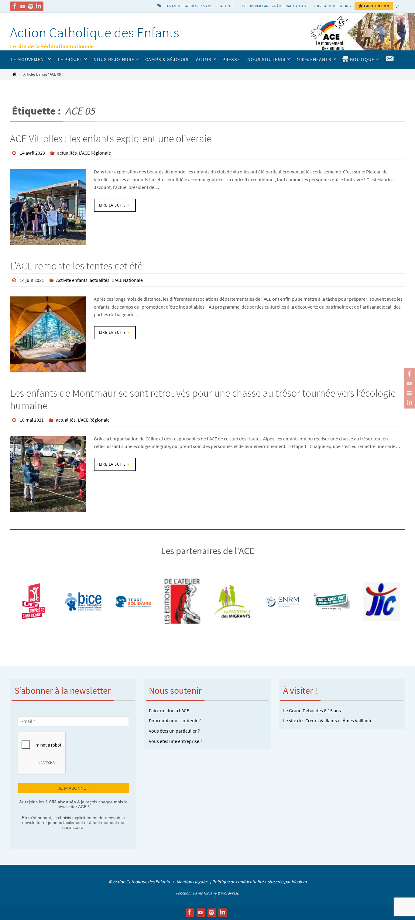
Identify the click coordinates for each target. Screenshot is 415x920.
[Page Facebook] (15, 6)
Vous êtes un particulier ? (174, 731)
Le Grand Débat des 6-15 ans (312, 710)
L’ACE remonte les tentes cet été (76, 265)
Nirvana (210, 893)
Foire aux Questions (332, 6)
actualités (67, 153)
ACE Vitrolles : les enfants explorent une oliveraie (110, 138)
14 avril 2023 (32, 153)
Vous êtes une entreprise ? (175, 741)
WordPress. (230, 893)
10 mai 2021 (32, 420)
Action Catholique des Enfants (94, 32)
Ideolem (299, 881)
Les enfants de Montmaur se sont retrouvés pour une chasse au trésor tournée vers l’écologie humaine (203, 399)
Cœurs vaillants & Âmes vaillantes (274, 6)
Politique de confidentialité (237, 881)
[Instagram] (31, 6)
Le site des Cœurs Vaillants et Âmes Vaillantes (329, 720)
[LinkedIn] (38, 6)
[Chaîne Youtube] (23, 6)
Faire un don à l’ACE (169, 710)
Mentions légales (193, 881)
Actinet (227, 6)
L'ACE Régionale (95, 153)
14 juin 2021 (32, 280)
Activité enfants (71, 280)
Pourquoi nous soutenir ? (175, 720)
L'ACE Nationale (127, 280)
